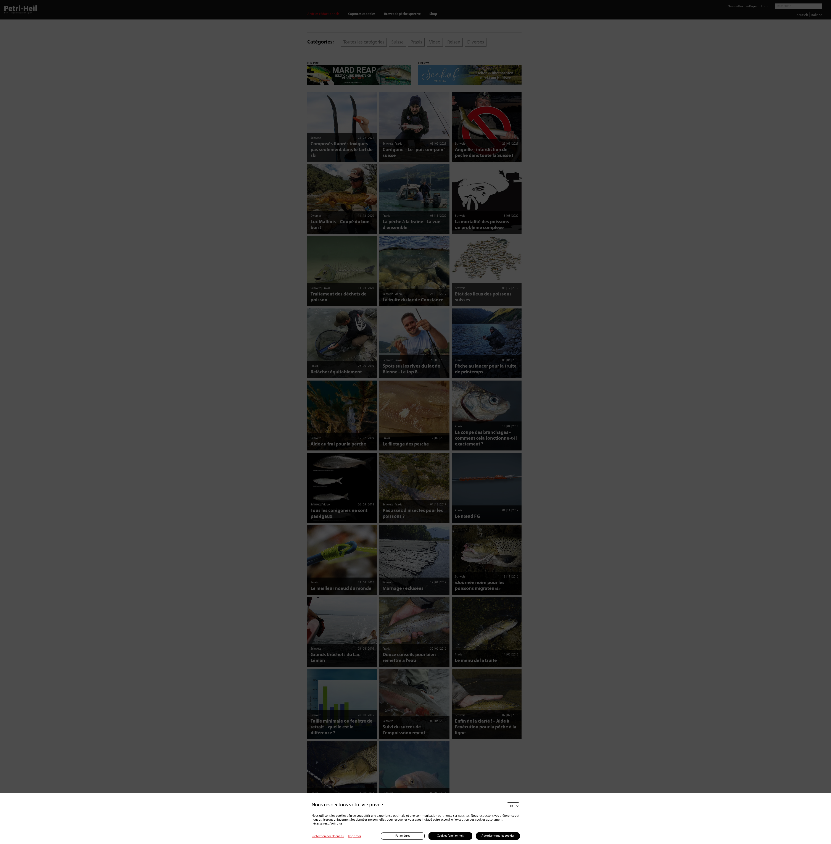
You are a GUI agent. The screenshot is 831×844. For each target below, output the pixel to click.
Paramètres (402, 836)
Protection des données (328, 836)
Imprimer (354, 836)
